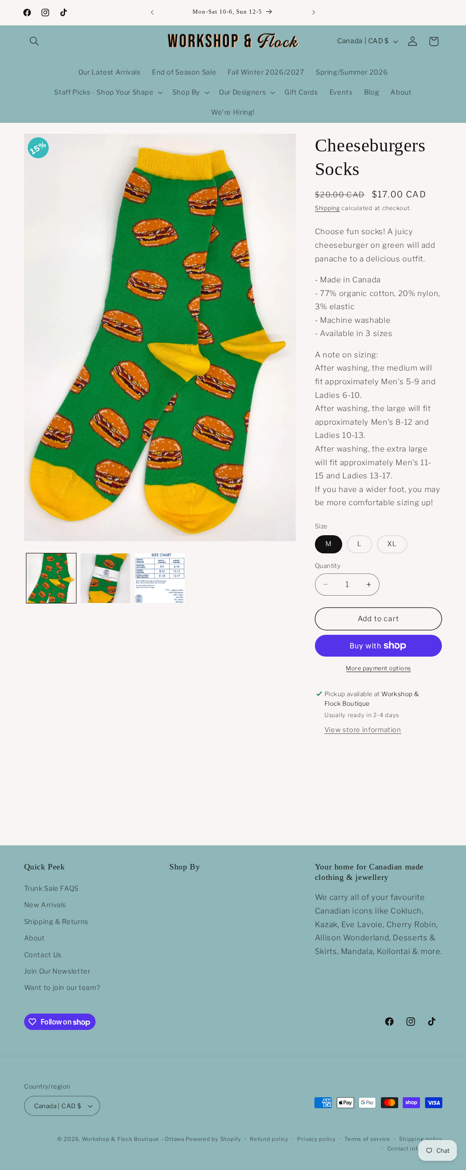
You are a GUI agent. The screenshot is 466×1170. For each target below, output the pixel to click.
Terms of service (367, 1139)
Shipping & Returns (56, 922)
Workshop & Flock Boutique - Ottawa (133, 1139)
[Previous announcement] (152, 12)
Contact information (414, 1148)
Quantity (327, 565)
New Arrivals (45, 905)
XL (392, 544)
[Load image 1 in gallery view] (51, 578)
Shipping (327, 208)
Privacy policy (316, 1139)
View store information (362, 730)
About (34, 938)
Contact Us (42, 955)
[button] (34, 41)
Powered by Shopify (213, 1139)
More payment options (378, 668)
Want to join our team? (62, 988)
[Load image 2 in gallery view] (105, 578)
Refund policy (269, 1139)
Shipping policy (420, 1139)
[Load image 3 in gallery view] (160, 578)
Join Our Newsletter (57, 971)
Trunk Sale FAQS (51, 888)
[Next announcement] (314, 12)
